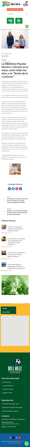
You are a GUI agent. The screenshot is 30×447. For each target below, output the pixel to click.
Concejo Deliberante (8, 385)
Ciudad (4, 308)
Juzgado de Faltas (7, 392)
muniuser (4, 60)
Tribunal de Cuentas (8, 389)
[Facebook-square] (10, 437)
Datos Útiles (6, 312)
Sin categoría (5, 56)
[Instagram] (16, 437)
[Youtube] (19, 437)
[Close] (13, 437)
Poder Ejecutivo (7, 382)
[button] (15, 9)
